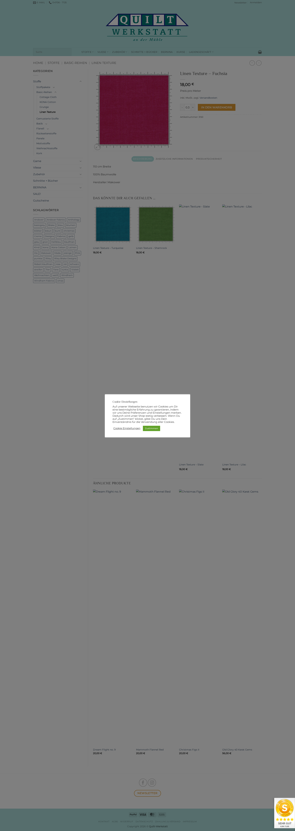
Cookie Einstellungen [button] (126, 428)
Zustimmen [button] (151, 428)
